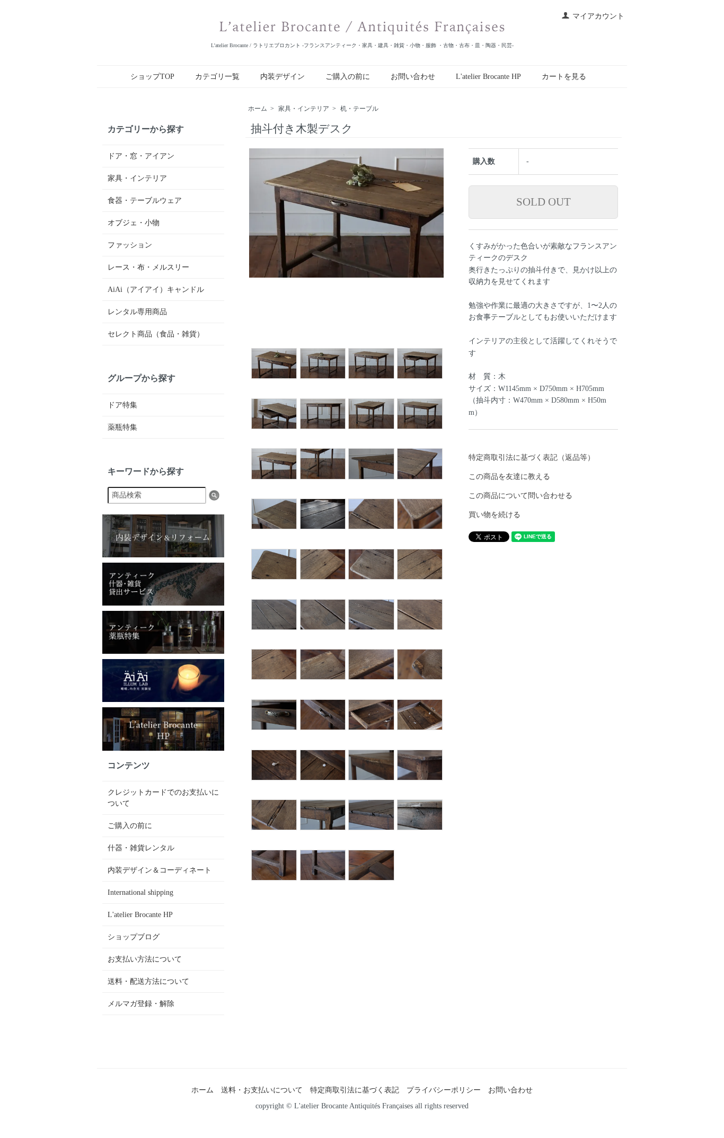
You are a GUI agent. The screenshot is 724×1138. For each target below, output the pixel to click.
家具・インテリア (303, 108)
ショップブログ (134, 937)
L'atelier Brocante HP (488, 77)
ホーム (257, 108)
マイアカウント (598, 16)
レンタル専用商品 (137, 312)
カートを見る (564, 77)
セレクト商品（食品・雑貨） (156, 334)
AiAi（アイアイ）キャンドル (156, 290)
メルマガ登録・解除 (141, 1004)
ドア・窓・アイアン (141, 156)
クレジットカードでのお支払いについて (163, 797)
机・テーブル (359, 108)
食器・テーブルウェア (145, 201)
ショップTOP (152, 77)
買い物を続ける (494, 515)
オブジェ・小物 (134, 223)
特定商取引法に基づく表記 (354, 1090)
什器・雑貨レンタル (141, 848)
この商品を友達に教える (509, 477)
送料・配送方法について (148, 981)
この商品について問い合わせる (520, 496)
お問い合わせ (413, 77)
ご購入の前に (347, 77)
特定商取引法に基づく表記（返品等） (532, 457)
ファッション (130, 245)
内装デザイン (282, 77)
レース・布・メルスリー (148, 267)
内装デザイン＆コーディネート (159, 870)
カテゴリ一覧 (217, 77)
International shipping (140, 892)
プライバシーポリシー (444, 1090)
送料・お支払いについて (262, 1090)
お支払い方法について (145, 959)
